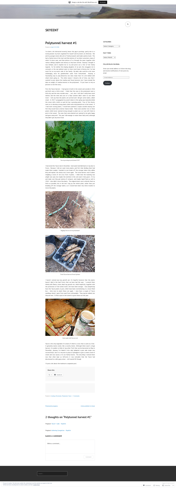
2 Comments (76, 396)
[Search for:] (52, 474)
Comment (88, 457)
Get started (103, 2)
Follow (107, 83)
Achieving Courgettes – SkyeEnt (61, 430)
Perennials (58, 396)
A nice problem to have (88, 406)
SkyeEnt (52, 30)
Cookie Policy (36, 484)
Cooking (53, 396)
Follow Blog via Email (111, 64)
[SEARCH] (128, 24)
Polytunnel (65, 396)
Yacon (70, 396)
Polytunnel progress (51, 406)
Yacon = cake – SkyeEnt (59, 424)
